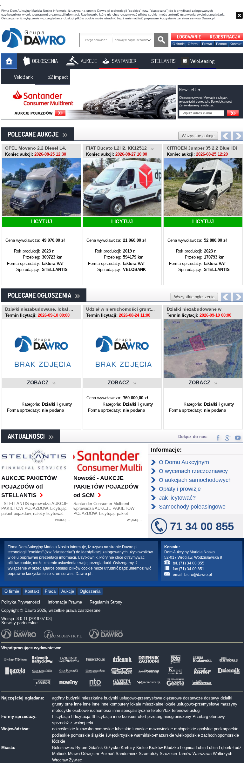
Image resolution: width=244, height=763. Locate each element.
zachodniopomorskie (220, 735)
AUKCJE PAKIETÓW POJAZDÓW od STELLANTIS (29, 486)
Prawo (207, 44)
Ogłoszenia (90, 591)
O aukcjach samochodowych (195, 480)
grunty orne (62, 704)
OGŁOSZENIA (45, 60)
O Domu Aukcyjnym (184, 462)
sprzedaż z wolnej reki (72, 722)
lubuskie (140, 728)
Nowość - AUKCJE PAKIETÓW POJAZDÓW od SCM (106, 486)
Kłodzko (171, 747)
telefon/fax (161, 710)
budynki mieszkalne (84, 698)
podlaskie (61, 735)
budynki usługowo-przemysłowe (133, 698)
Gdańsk (96, 747)
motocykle (61, 710)
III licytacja (102, 716)
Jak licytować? (177, 498)
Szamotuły (149, 753)
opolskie (205, 728)
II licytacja (80, 716)
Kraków (156, 747)
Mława (74, 753)
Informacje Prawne (65, 602)
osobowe (80, 710)
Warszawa (202, 753)
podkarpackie (226, 728)
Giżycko (111, 747)
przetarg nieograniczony (169, 716)
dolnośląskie (63, 728)
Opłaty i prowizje (180, 489)
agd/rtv (58, 698)
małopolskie (185, 728)
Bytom (81, 747)
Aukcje (67, 591)
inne (78, 704)
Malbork (59, 753)
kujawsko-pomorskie (95, 728)
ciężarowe (172, 698)
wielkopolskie (187, 735)
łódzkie (58, 741)
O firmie (179, 44)
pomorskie (80, 735)
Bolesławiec (63, 747)
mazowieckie (161, 728)
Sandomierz (127, 753)
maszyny (228, 704)
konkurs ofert (134, 716)
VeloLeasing (202, 60)
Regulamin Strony (106, 602)
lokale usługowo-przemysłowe (192, 704)
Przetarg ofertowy (209, 716)
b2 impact (58, 76)
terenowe (180, 710)
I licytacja (61, 716)
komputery (119, 704)
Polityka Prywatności (20, 602)
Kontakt (235, 44)
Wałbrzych (222, 753)
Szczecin (168, 753)
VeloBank (23, 76)
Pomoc (221, 44)
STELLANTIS (163, 60)
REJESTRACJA (225, 37)
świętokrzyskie (119, 735)
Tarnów (184, 753)
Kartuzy (128, 747)
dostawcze (193, 698)
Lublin (212, 747)
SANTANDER (124, 60)
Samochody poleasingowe (192, 506)
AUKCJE (89, 60)
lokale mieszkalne (146, 704)
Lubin (201, 747)
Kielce (142, 747)
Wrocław (60, 760)
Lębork (225, 747)
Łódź (237, 747)
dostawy (211, 698)
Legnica (187, 747)
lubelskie (123, 728)
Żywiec (75, 760)
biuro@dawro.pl (198, 574)
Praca (50, 591)
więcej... (62, 519)
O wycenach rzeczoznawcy (193, 471)
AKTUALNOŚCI (28, 436)
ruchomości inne (105, 710)
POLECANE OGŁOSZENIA (41, 295)
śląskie (97, 735)
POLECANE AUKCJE (35, 134)
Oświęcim (90, 753)
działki (226, 698)
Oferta (193, 44)
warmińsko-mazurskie (154, 735)
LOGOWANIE (189, 37)
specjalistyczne (135, 710)
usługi (195, 710)
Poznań (107, 753)
